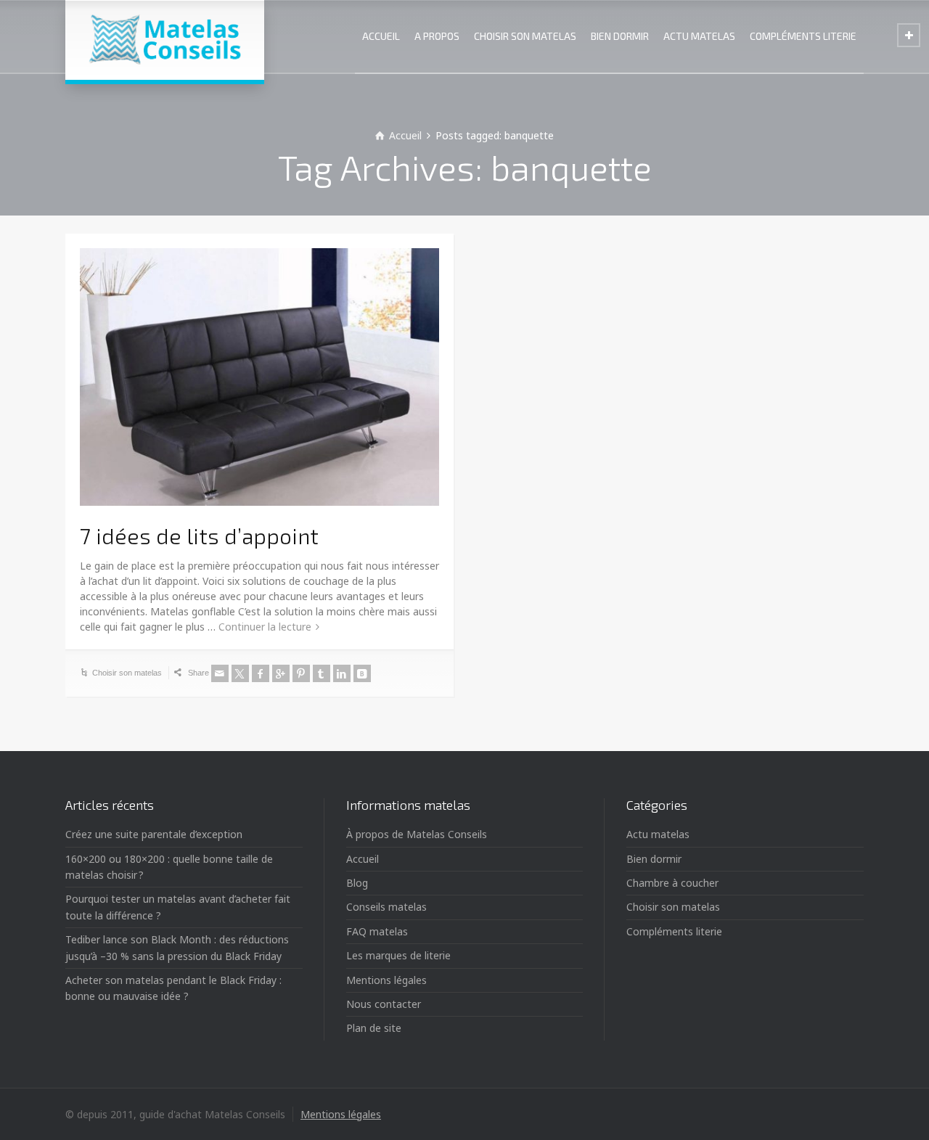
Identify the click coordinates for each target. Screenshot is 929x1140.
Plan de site (373, 1028)
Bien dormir (654, 859)
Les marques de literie (398, 955)
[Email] (220, 673)
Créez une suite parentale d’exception (153, 834)
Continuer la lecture (264, 626)
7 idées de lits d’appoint (199, 535)
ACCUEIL (381, 36)
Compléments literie (674, 931)
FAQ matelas (377, 931)
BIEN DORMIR (620, 36)
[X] (240, 673)
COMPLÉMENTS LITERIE (803, 36)
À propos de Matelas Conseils (416, 834)
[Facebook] (260, 673)
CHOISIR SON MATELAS (525, 36)
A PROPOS (436, 36)
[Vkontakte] (362, 673)
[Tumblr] (321, 673)
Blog (357, 883)
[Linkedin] (342, 673)
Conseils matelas (386, 907)
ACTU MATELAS (699, 36)
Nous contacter (383, 1004)
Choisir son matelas (127, 672)
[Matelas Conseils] (164, 40)
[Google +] (281, 673)
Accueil (362, 859)
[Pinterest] (301, 673)
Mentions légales (386, 980)
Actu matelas (657, 834)
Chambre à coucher (672, 883)
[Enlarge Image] (259, 377)
